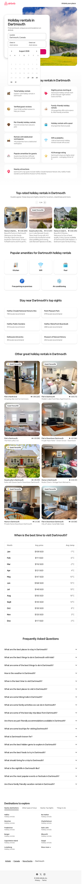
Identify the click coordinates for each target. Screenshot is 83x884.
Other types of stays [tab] (29, 808)
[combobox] (27, 37)
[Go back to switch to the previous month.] (11, 51)
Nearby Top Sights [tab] (46, 808)
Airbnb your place (68, 3)
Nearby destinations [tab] (11, 808)
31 (15, 82)
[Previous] (36, 202)
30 (11, 82)
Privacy (37, 880)
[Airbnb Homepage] (9, 3)
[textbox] (17, 45)
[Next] (44, 202)
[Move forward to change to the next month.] (36, 51)
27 (28, 78)
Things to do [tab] (61, 808)
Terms (44, 880)
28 (32, 78)
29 (37, 78)
